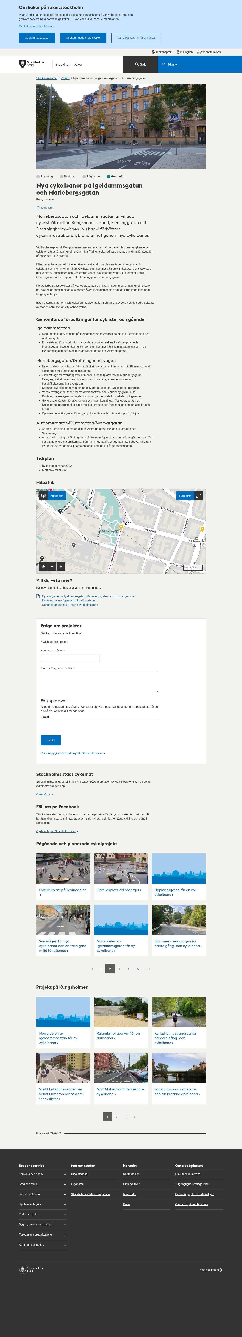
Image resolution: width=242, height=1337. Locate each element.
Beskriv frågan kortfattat (58, 668)
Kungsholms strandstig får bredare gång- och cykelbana (175, 1038)
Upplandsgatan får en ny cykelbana (174, 892)
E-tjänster (77, 1184)
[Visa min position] (43, 566)
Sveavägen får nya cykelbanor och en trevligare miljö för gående (62, 946)
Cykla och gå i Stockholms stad (56, 831)
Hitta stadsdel (79, 1174)
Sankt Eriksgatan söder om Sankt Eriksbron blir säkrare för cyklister (61, 1094)
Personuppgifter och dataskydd (194, 1194)
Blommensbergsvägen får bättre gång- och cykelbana (177, 943)
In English (186, 52)
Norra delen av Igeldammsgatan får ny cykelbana (116, 946)
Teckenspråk (164, 52)
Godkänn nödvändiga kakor (83, 37)
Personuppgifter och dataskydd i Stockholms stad (72, 753)
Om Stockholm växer (188, 1174)
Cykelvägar (43, 794)
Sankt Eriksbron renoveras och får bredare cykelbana (176, 1091)
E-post (45, 716)
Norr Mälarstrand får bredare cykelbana (120, 1091)
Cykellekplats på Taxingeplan (63, 889)
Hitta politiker (131, 1184)
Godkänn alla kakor (37, 37)
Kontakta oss (131, 1174)
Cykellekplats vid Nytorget (118, 889)
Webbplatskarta (211, 52)
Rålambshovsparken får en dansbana (118, 1035)
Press (126, 1204)
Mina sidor (129, 1194)
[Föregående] (92, 968)
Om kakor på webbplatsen (35, 26)
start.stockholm (209, 1269)
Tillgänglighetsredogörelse (192, 1184)
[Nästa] (149, 968)
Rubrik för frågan (53, 650)
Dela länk (47, 207)
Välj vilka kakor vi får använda (136, 37)
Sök (143, 64)
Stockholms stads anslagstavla (90, 1194)
